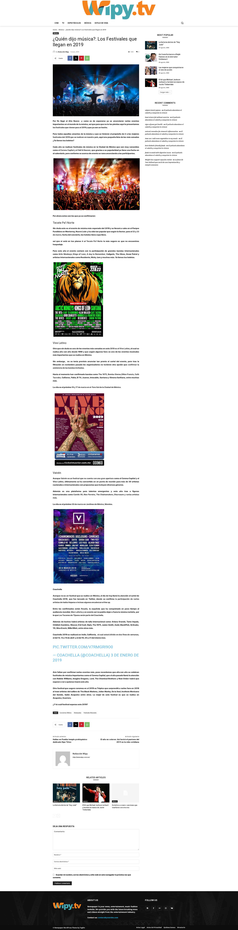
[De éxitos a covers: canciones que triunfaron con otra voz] (125, 792)
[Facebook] (70, 58)
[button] (182, 23)
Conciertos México (66, 713)
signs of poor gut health (154, 124)
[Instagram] (165, 908)
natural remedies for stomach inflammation (161, 131)
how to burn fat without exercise (157, 117)
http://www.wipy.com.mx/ (81, 757)
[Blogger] (147, 908)
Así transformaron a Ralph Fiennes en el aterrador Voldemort (169, 56)
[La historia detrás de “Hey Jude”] (66, 792)
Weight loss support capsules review (158, 160)
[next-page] (58, 815)
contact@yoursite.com (108, 917)
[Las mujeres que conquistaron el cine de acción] (151, 70)
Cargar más (164, 92)
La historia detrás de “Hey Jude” (65, 805)
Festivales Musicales (90, 713)
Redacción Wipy (63, 52)
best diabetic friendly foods (155, 145)
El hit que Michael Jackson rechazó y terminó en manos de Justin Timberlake (95, 807)
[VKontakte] (171, 908)
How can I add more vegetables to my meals (161, 138)
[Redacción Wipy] (54, 52)
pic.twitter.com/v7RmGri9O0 (83, 647)
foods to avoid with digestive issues (158, 152)
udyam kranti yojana (153, 110)
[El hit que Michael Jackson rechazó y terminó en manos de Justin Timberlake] (96, 792)
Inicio (55, 30)
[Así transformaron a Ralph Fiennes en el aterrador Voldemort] (151, 57)
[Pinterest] (81, 58)
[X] (75, 58)
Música (61, 30)
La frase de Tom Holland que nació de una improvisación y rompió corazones (164, 162)
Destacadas (77, 713)
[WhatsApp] (87, 58)
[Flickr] (159, 908)
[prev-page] (54, 815)
